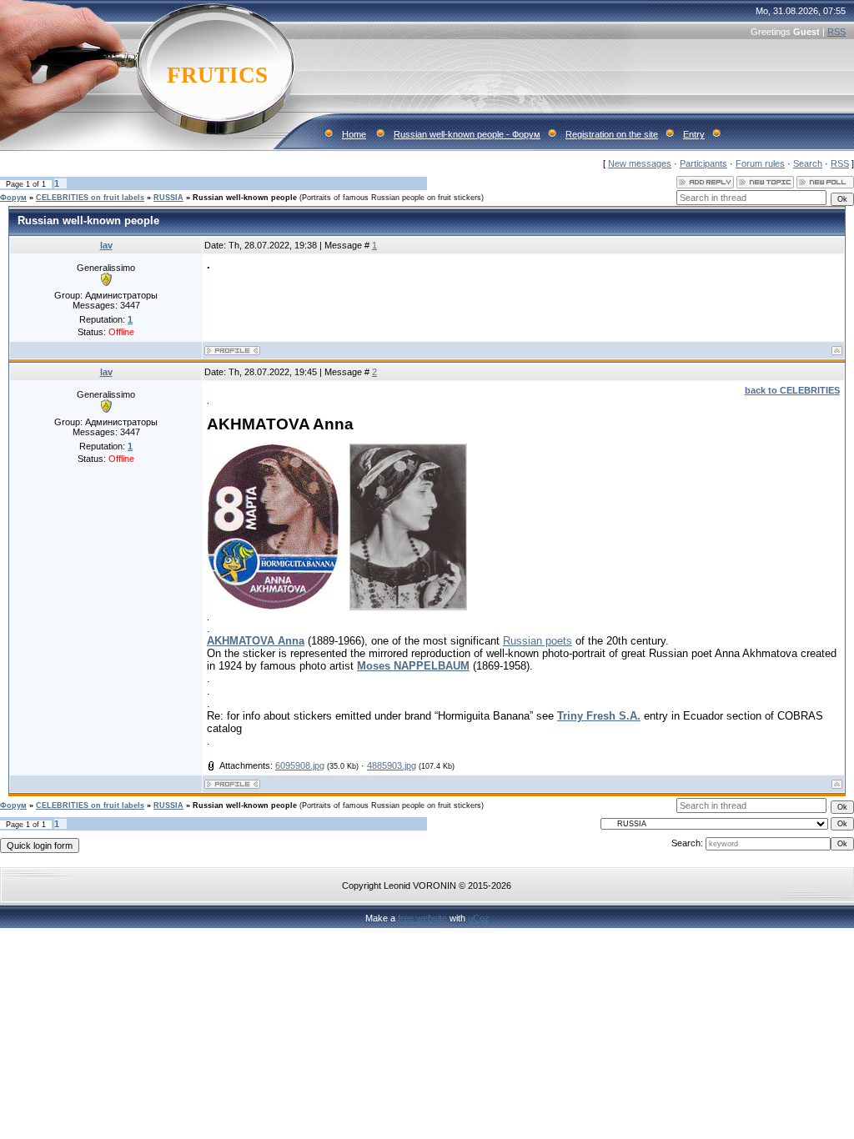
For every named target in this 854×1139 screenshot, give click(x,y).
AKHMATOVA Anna (255, 641)
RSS (836, 32)
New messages (639, 163)
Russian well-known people (245, 197)
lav (106, 245)
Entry (694, 134)
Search (807, 163)
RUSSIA (168, 197)
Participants (703, 163)
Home (354, 134)
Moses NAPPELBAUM (413, 666)
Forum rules (760, 163)
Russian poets (537, 641)
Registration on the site (611, 134)
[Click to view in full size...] (273, 607)
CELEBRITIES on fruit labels (90, 197)
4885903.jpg (391, 765)
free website (422, 918)
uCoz (479, 918)
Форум (13, 197)
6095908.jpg (299, 765)
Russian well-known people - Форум (467, 134)
